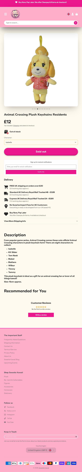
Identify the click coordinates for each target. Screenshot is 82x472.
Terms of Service (10, 350)
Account (72, 14)
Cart (76, 14)
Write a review (41, 315)
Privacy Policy (9, 353)
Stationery (8, 393)
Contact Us (8, 346)
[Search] (76, 23)
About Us (7, 356)
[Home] (15, 14)
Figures (7, 383)
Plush (6, 377)
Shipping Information (12, 343)
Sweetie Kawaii (44, 468)
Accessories (8, 387)
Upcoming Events (10, 363)
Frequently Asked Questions (14, 340)
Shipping (16, 126)
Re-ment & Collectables (13, 380)
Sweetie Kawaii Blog (11, 359)
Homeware (8, 390)
